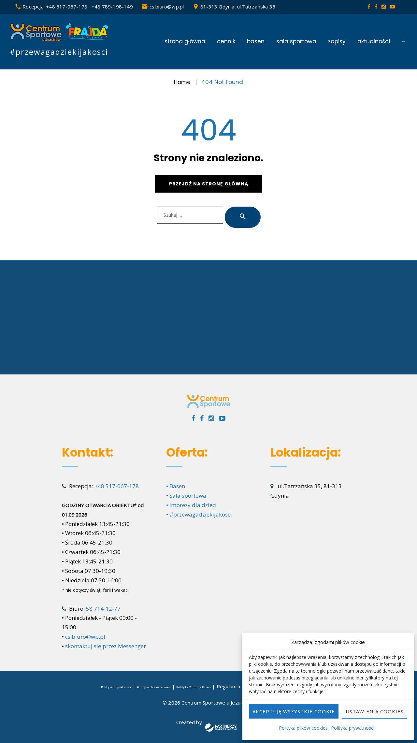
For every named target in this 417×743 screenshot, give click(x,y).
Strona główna (185, 41)
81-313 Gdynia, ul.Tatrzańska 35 (237, 6)
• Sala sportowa (186, 495)
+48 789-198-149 (112, 6)
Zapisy (337, 41)
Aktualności (373, 41)
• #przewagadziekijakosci (199, 514)
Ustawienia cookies (375, 711)
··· (403, 41)
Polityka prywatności (352, 728)
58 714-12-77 (103, 608)
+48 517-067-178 (66, 6)
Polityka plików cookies (303, 728)
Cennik (226, 41)
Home (182, 82)
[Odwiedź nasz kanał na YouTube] (392, 6)
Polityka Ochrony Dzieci (193, 687)
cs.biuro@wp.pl (167, 6)
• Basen (175, 486)
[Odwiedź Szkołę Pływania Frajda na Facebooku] (377, 6)
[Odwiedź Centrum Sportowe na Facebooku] (369, 6)
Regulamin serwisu (238, 686)
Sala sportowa (296, 41)
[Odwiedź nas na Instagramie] (384, 6)
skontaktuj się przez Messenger (105, 646)
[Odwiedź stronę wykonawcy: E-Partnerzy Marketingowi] (221, 728)
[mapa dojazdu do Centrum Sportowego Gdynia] (208, 317)
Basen (256, 41)
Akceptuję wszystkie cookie (293, 711)
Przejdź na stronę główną (208, 184)
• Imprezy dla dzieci (191, 505)
